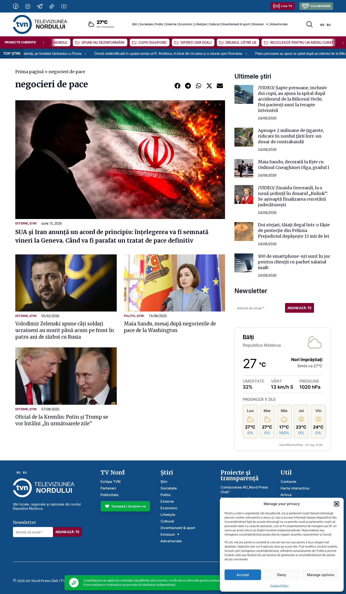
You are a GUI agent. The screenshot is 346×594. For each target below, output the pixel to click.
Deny (281, 575)
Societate (146, 24)
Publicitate (109, 495)
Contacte (288, 481)
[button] (336, 503)
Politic (159, 24)
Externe (171, 24)
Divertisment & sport (235, 24)
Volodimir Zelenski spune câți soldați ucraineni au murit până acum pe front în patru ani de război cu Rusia (64, 330)
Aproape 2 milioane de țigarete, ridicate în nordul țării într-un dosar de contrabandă (291, 136)
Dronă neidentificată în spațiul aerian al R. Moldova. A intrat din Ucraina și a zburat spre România (142, 53)
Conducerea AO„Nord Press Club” (244, 489)
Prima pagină (29, 71)
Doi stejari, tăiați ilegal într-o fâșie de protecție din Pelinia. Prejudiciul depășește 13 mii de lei (294, 230)
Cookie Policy (279, 585)
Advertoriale (279, 24)
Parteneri (108, 488)
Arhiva (286, 495)
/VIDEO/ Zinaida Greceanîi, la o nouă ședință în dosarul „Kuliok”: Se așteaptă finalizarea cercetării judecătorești (293, 196)
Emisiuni (258, 24)
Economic (185, 24)
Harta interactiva (295, 488)
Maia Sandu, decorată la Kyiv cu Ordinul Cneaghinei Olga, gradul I (293, 164)
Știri (134, 24)
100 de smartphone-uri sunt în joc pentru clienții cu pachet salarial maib (294, 261)
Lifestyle (200, 24)
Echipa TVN (111, 481)
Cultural (214, 24)
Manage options (320, 575)
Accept (243, 575)
